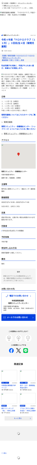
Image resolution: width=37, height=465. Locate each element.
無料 (2, 264)
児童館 (4, 56)
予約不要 (4, 242)
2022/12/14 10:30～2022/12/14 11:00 (15, 202)
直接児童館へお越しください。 (12, 253)
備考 (18, 272)
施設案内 (13, 3)
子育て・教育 (19, 60)
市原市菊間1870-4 (7, 175)
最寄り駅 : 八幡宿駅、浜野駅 (11, 178)
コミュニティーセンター (25, 3)
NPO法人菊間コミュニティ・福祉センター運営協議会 (18, 190)
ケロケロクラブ (22, 56)
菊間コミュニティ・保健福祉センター (14, 171)
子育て (11, 60)
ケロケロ (31, 56)
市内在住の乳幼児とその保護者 (13, 231)
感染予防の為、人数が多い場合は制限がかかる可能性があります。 (18, 218)
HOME (6, 3)
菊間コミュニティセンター (11, 6)
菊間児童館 (11, 56)
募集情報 (5, 60)
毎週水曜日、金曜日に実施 (10, 206)
